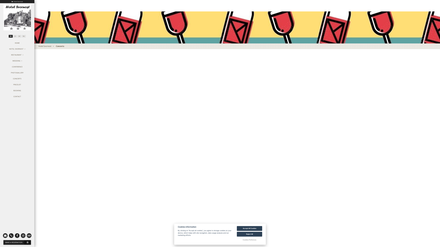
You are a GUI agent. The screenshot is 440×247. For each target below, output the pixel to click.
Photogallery (17, 73)
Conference (17, 67)
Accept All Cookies (249, 228)
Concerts (17, 79)
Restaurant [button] (16, 55)
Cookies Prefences (249, 240)
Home (17, 43)
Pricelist (17, 84)
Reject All (249, 234)
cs (15, 36)
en (11, 36)
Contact (17, 96)
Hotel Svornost (44, 46)
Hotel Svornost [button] (16, 49)
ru (24, 36)
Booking (17, 90)
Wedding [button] (16, 61)
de (19, 36)
